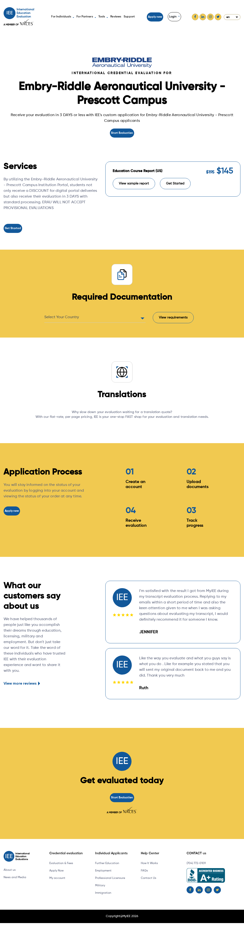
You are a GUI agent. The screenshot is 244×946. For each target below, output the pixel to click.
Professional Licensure (110, 878)
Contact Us (148, 878)
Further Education (107, 863)
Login (173, 16)
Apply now (155, 17)
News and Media (15, 877)
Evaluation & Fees (61, 863)
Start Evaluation (122, 133)
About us (10, 870)
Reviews (115, 16)
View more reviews (20, 684)
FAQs (144, 870)
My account (57, 878)
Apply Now (56, 870)
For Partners (84, 16)
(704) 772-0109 (196, 863)
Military (100, 885)
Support (129, 16)
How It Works (149, 863)
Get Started (13, 228)
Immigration (103, 893)
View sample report (134, 183)
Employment (103, 870)
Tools (101, 16)
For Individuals (61, 16)
